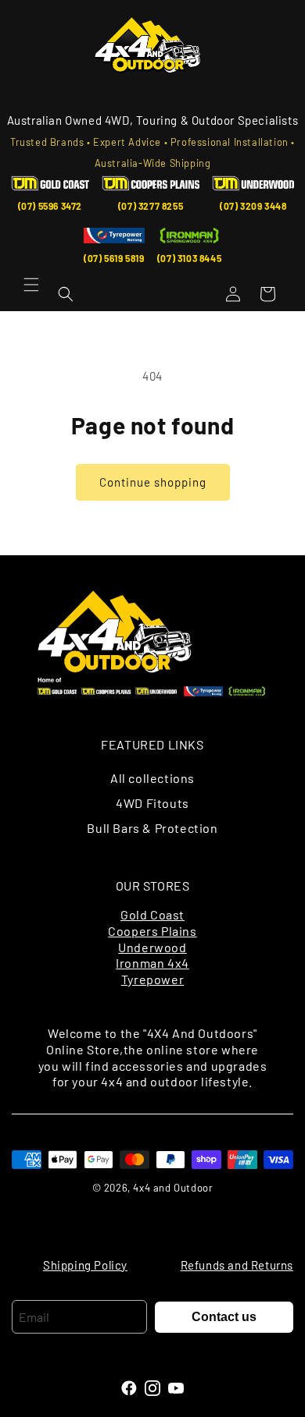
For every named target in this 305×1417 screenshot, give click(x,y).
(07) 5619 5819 (114, 258)
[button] (31, 284)
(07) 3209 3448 (253, 205)
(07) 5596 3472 (50, 205)
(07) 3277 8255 (150, 205)
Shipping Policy (85, 1265)
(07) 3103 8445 (189, 258)
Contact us (224, 1316)
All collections (152, 777)
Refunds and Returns (237, 1265)
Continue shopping (152, 482)
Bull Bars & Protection (152, 827)
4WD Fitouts (152, 802)
